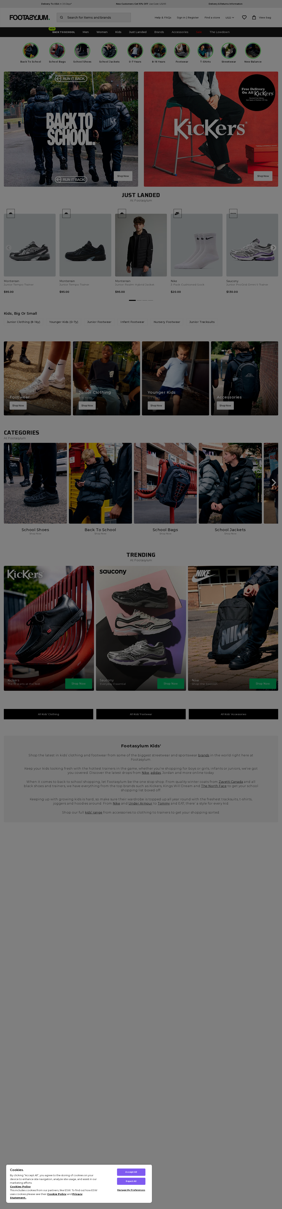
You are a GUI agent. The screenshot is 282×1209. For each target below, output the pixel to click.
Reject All (131, 1181)
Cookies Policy (20, 1186)
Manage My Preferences (131, 1190)
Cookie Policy (56, 1194)
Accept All (131, 1172)
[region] (79, 1183)
